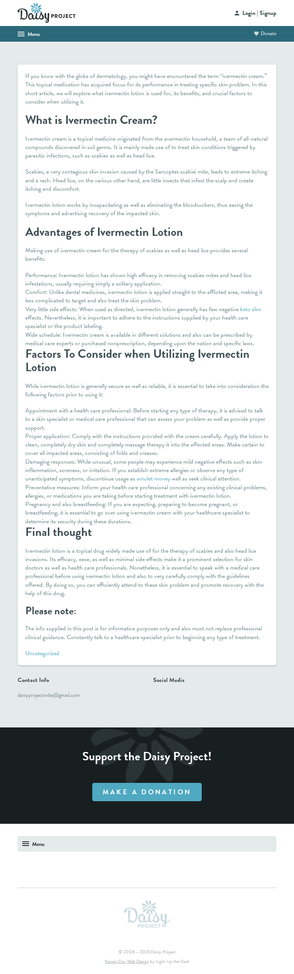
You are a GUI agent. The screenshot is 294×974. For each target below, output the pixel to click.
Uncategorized (42, 653)
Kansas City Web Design (127, 961)
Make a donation (147, 792)
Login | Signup (259, 13)
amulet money (153, 478)
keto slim (250, 309)
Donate (268, 33)
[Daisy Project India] (46, 12)
